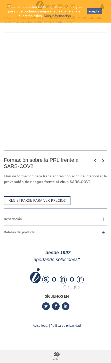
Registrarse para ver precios (37, 200)
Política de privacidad (66, 325)
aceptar (94, 11)
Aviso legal (40, 325)
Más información (57, 16)
